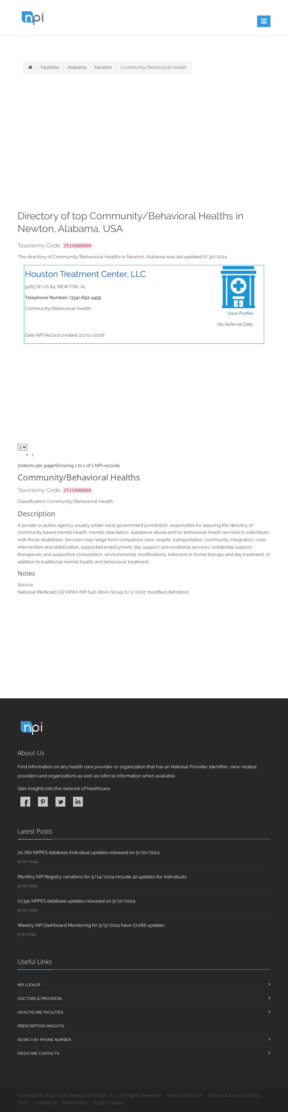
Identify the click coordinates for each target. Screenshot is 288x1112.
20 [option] (20, 465)
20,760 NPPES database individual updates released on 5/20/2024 (88, 852)
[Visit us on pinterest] (43, 802)
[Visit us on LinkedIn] (78, 802)
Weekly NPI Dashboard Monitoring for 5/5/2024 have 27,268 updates (91, 925)
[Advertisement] (144, 144)
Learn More (154, 44)
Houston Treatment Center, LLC (85, 274)
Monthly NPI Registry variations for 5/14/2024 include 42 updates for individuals (102, 876)
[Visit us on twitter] (60, 802)
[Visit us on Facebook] (25, 802)
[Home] (30, 67)
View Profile (240, 313)
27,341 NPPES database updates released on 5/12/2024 (76, 901)
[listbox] (20, 465)
